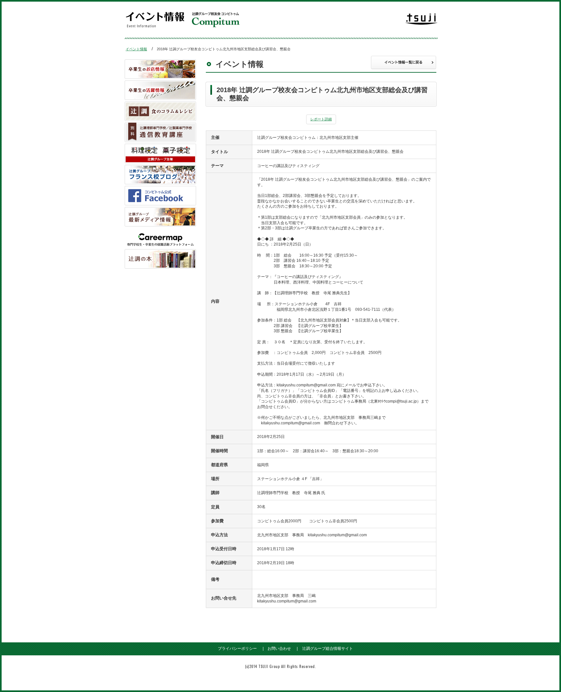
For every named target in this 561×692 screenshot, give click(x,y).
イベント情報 (136, 49)
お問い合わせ (279, 648)
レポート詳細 (321, 119)
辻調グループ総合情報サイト (327, 648)
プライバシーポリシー (237, 648)
